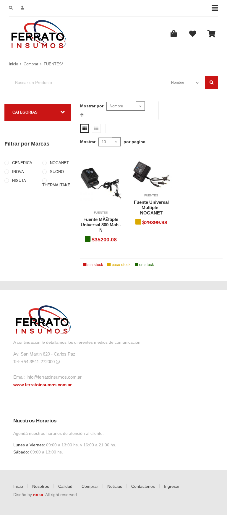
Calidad (65, 486)
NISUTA (18, 180)
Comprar (31, 64)
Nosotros (40, 486)
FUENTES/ (53, 64)
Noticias (114, 486)
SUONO (56, 171)
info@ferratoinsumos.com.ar (54, 377)
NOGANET (59, 163)
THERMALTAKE (56, 185)
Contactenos (143, 486)
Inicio (13, 64)
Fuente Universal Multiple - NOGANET (151, 207)
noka (38, 494)
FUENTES (101, 212)
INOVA (17, 171)
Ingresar (172, 486)
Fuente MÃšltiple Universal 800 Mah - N (101, 225)
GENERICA (21, 163)
